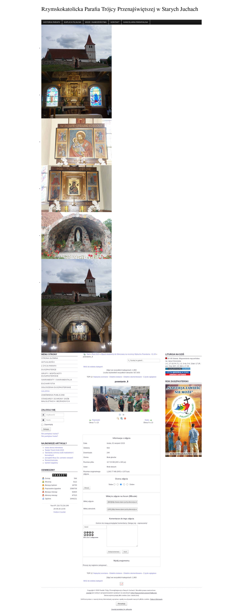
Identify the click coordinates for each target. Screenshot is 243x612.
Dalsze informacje (156, 599)
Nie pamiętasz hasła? (49, 436)
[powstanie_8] (121, 411)
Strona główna (49, 358)
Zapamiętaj (48, 425)
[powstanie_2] (123, 433)
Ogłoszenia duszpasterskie (56, 387)
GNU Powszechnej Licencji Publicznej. (144, 593)
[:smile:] (85, 532)
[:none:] (85, 535)
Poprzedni (96, 420)
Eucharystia (48, 384)
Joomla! (89, 593)
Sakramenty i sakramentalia (56, 380)
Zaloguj (46, 429)
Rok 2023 (95, 354)
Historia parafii (51, 22)
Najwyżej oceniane (100, 377)
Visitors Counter (59, 512)
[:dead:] (92, 535)
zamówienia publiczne (53, 395)
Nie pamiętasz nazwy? (50, 434)
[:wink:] (92, 532)
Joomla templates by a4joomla (121, 609)
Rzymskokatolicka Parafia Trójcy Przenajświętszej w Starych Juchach (119, 8)
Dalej (147, 420)
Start (88, 354)
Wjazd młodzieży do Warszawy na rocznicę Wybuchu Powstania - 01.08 (128, 354)
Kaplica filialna (72, 22)
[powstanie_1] (123, 428)
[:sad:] (90, 535)
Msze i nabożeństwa (96, 22)
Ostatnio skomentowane (132, 377)
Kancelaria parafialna (135, 22)
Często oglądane (149, 377)
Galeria (45, 391)
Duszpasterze (48, 370)
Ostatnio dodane (115, 377)
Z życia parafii (48, 366)
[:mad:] (87, 535)
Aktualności (48, 362)
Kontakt (115, 22)
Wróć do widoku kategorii (93, 367)
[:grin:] (90, 532)
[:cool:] (87, 532)
